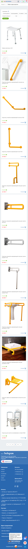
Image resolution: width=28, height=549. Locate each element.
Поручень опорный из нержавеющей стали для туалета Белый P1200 (14, 292)
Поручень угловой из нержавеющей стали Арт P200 (13, 117)
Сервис (2, 477)
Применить (5, 18)
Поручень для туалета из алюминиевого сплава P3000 (13, 432)
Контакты (3, 479)
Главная (3, 4)
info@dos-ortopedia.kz (6, 528)
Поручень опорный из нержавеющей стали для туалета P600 (14, 186)
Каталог (2, 1)
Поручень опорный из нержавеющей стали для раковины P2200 (12, 363)
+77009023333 (18, 471)
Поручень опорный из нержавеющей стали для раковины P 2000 (12, 328)
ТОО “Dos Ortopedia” (19, 469)
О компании (3, 473)
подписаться (8, 461)
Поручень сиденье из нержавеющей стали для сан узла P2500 (14, 398)
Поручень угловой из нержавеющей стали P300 (12, 151)
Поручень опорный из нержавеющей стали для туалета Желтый (14, 222)
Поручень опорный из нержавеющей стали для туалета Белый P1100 (14, 257)
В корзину (22, 88)
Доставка (3, 475)
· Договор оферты (5, 530)
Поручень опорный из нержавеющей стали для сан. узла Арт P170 (13, 83)
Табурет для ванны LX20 (7, 48)
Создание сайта (10, 546)
